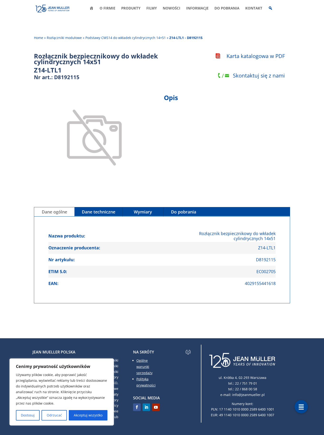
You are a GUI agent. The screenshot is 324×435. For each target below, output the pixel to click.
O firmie (107, 8)
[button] (301, 406)
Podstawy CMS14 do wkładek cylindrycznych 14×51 (125, 37)
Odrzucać (54, 415)
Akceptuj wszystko (88, 415)
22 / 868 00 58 (246, 389)
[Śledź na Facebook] (137, 407)
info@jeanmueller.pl (248, 394)
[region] (61, 391)
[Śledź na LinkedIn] (146, 407)
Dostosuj (28, 415)
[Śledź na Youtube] (156, 407)
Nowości (171, 8)
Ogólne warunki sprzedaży (144, 366)
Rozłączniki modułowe (64, 37)
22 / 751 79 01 (246, 383)
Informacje (197, 8)
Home (38, 37)
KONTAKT (253, 8)
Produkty (130, 8)
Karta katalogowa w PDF (256, 55)
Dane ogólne (54, 212)
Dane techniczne (98, 212)
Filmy (151, 8)
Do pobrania (226, 8)
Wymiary (143, 212)
